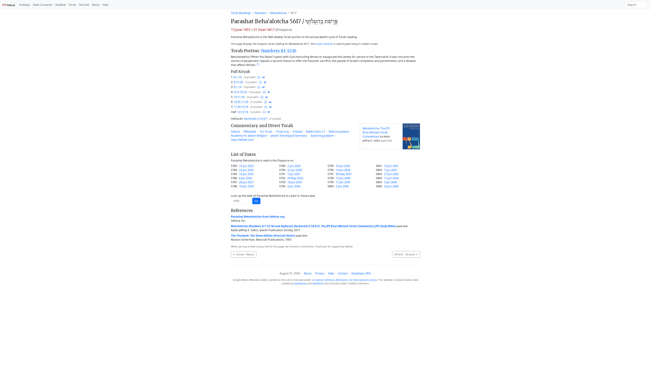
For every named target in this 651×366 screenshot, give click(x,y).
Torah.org (282, 131)
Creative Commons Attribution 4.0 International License (345, 279)
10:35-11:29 (241, 102)
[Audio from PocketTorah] (263, 77)
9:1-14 (237, 87)
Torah (72, 5)
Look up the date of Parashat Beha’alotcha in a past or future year (273, 196)
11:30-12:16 (241, 107)
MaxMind (317, 283)
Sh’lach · (406, 254)
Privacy (319, 273)
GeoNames (300, 283)
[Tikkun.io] (259, 77)
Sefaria (235, 131)
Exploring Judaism (322, 135)
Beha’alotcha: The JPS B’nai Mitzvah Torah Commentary (376, 132)
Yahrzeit (84, 5)
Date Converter (43, 5)
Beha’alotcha (278, 13)
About (96, 5)
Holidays (24, 5)
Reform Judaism (339, 131)
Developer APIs (361, 273)
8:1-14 (237, 77)
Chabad (297, 131)
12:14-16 (242, 112)
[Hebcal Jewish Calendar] (8, 4)
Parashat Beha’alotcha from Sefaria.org (257, 216)
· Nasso (243, 254)
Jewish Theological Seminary (289, 135)
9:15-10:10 (240, 92)
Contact (343, 273)
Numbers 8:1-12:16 (278, 50)
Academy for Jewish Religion (249, 135)
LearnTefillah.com (242, 139)
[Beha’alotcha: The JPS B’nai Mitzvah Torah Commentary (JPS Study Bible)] (411, 136)
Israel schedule (324, 43)
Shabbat (60, 5)
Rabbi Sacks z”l (315, 131)
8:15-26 (238, 82)
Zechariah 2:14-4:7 (255, 118)
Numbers (261, 13)
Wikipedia (250, 131)
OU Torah (266, 131)
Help (105, 5)
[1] (258, 64)
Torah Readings (241, 13)
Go (256, 201)
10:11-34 (239, 97)
